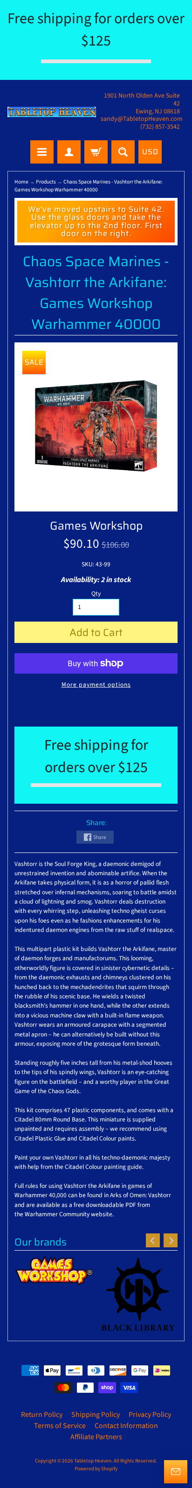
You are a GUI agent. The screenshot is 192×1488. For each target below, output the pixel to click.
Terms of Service (60, 1426)
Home (21, 182)
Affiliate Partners (96, 1437)
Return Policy (41, 1414)
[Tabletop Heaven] (51, 112)
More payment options (96, 684)
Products (46, 182)
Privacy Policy (150, 1414)
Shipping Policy (95, 1414)
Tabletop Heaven (92, 1460)
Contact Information (126, 1426)
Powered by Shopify (96, 1468)
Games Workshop (96, 526)
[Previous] (153, 1240)
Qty (96, 593)
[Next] (171, 1240)
